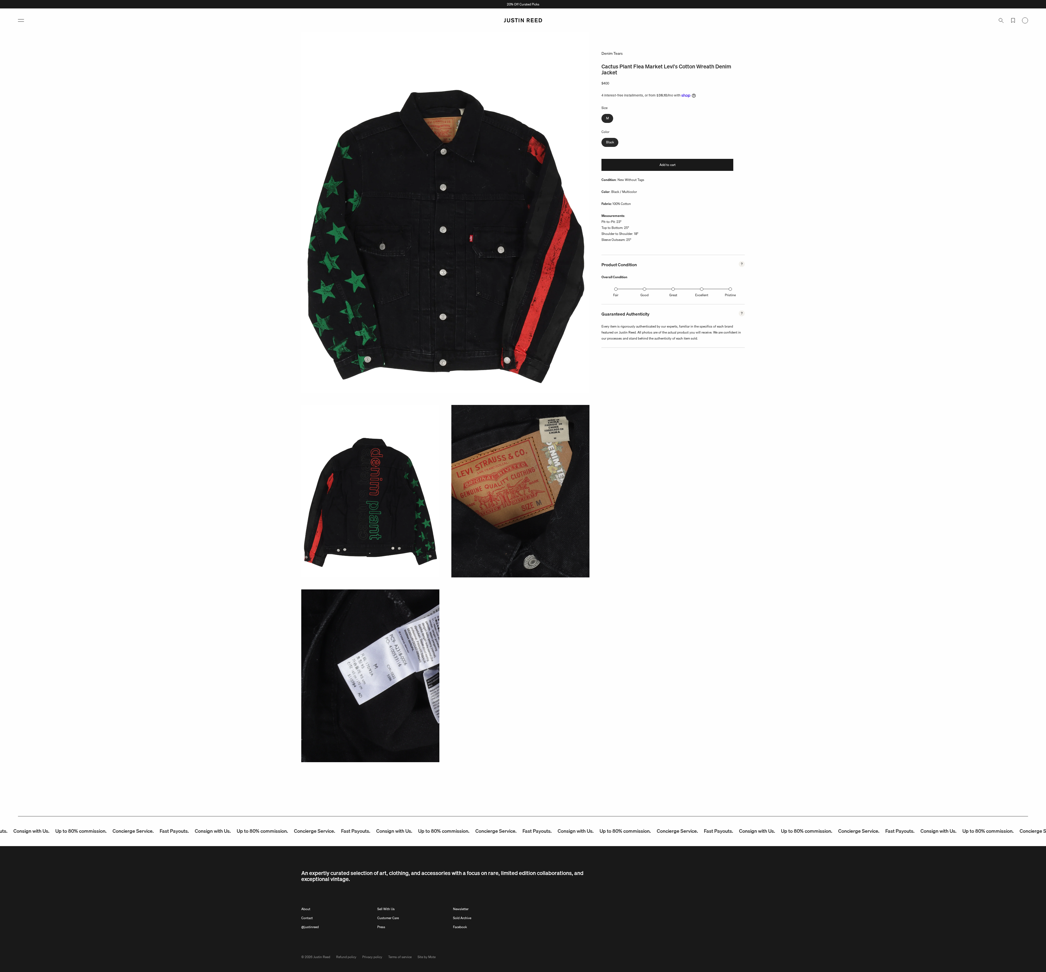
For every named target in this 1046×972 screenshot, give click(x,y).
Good (644, 295)
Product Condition (619, 264)
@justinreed (310, 926)
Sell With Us (386, 909)
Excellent (701, 295)
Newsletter (461, 909)
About (305, 909)
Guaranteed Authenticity (625, 313)
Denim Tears (612, 53)
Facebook (460, 926)
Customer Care (388, 917)
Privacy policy (372, 956)
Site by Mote (427, 956)
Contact (307, 917)
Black (610, 142)
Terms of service (400, 956)
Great (673, 295)
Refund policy (346, 956)
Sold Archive (462, 917)
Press (381, 926)
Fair (615, 295)
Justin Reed (321, 956)
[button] (21, 20)
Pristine (730, 295)
